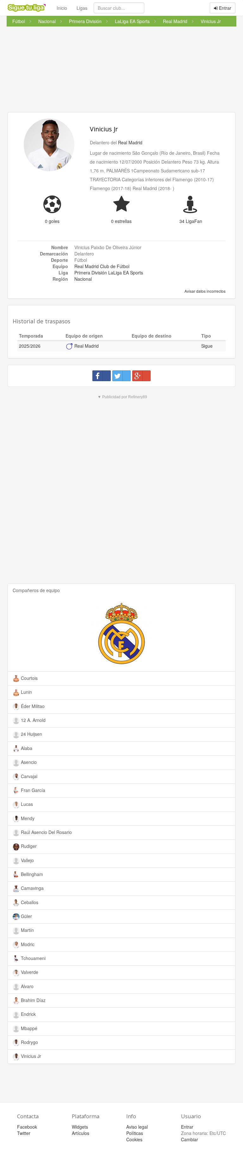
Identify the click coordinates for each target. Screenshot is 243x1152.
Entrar (224, 8)
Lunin (26, 692)
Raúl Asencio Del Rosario (46, 832)
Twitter (23, 1133)
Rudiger (28, 846)
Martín (27, 930)
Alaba (26, 748)
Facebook (27, 1127)
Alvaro (27, 986)
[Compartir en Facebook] (101, 375)
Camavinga (32, 888)
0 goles (52, 221)
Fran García (32, 790)
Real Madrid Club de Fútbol (101, 266)
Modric (27, 944)
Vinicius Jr (104, 129)
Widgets (80, 1127)
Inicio (62, 8)
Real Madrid (130, 142)
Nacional (83, 279)
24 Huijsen (31, 734)
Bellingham (31, 874)
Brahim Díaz (33, 1000)
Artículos (80, 1133)
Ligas (82, 8)
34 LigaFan (190, 221)
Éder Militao (32, 706)
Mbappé (28, 1028)
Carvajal (28, 776)
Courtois (29, 678)
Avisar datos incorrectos (205, 291)
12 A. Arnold (33, 720)
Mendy (27, 818)
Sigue (207, 346)
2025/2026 (29, 346)
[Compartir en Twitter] (121, 375)
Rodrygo (29, 1042)
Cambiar (189, 1139)
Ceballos (29, 902)
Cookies (134, 1139)
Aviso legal (137, 1127)
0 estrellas (121, 221)
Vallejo (27, 860)
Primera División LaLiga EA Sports (108, 272)
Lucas (26, 804)
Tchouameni (33, 958)
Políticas (134, 1133)
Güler (26, 916)
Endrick (28, 1014)
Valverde (29, 972)
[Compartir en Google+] (141, 375)
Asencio (28, 762)
